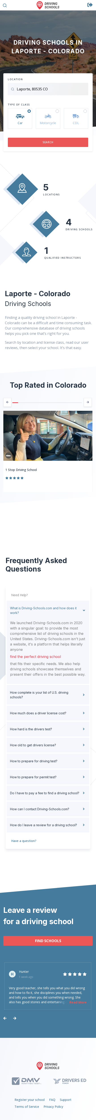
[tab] (48, 610)
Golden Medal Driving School (26, 470)
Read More (78, 1002)
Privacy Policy (53, 1106)
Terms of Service (27, 1106)
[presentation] (7, 402)
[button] (4, 4)
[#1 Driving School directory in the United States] (48, 5)
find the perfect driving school (35, 656)
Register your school (30, 1100)
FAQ (52, 1100)
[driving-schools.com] (48, 1066)
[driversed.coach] (69, 1081)
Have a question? (23, 841)
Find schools (48, 940)
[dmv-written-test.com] (26, 1081)
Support (65, 1100)
